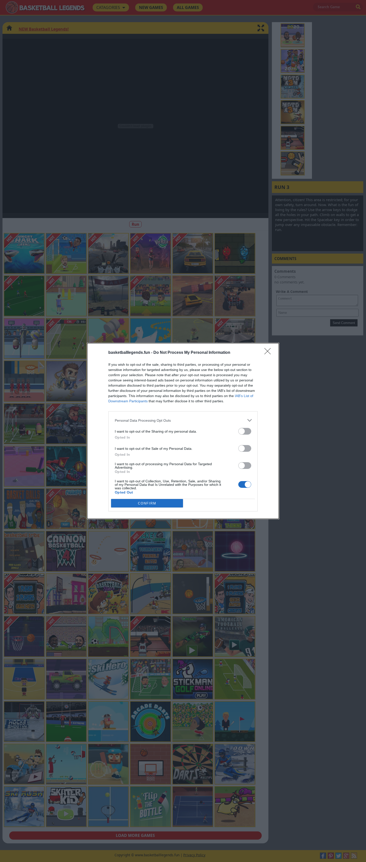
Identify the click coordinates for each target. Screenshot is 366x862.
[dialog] (183, 431)
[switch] (244, 431)
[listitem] (183, 420)
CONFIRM (147, 503)
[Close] (269, 353)
